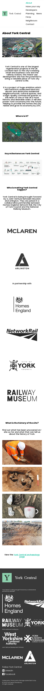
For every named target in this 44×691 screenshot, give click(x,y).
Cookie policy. (6, 680)
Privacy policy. (15, 680)
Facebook (10, 674)
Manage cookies (24, 680)
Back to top (32, 680)
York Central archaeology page (27, 555)
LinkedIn (9, 670)
